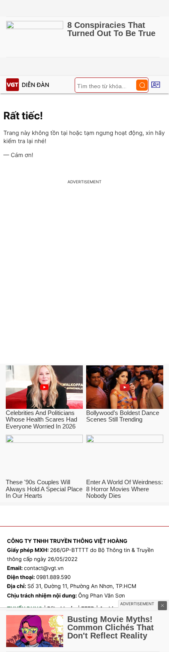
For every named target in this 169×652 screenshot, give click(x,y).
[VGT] (12, 85)
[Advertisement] (84, 275)
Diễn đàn (35, 85)
